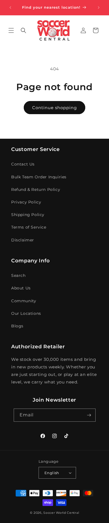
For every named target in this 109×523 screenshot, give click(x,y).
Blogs (17, 325)
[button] (11, 30)
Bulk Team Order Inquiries (39, 176)
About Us (21, 288)
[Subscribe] (89, 415)
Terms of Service (28, 227)
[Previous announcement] (10, 7)
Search (18, 275)
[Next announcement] (99, 7)
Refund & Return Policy (35, 189)
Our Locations (26, 313)
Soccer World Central (61, 513)
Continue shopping (54, 107)
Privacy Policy (26, 202)
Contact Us (23, 164)
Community (23, 300)
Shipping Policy (27, 214)
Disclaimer (22, 240)
